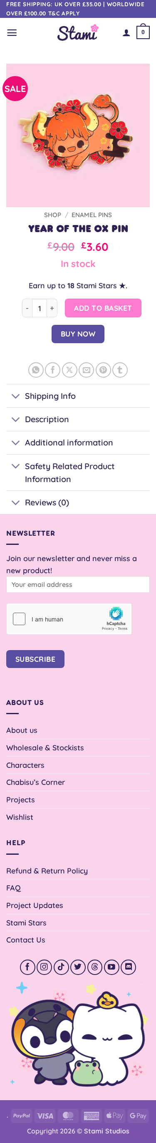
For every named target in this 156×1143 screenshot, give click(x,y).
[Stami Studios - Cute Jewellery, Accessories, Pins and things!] (78, 32)
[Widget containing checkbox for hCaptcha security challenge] (69, 619)
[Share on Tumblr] (120, 370)
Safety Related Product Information (70, 473)
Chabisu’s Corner (35, 782)
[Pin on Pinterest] (103, 370)
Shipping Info (50, 396)
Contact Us (25, 939)
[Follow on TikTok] (61, 967)
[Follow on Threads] (95, 967)
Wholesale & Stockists (45, 747)
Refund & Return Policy (47, 870)
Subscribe (35, 659)
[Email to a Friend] (86, 370)
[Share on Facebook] (52, 370)
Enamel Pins (92, 215)
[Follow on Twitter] (78, 967)
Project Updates (34, 905)
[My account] (126, 32)
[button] (11, 33)
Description (47, 419)
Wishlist (19, 816)
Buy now (78, 333)
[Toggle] (15, 397)
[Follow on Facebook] (27, 967)
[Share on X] (69, 370)
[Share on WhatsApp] (36, 370)
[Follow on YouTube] (111, 967)
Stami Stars (26, 922)
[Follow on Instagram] (44, 967)
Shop (52, 215)
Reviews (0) (47, 502)
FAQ (13, 887)
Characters (25, 764)
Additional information (69, 442)
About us (21, 730)
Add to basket (103, 308)
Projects (20, 799)
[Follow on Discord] (128, 967)
